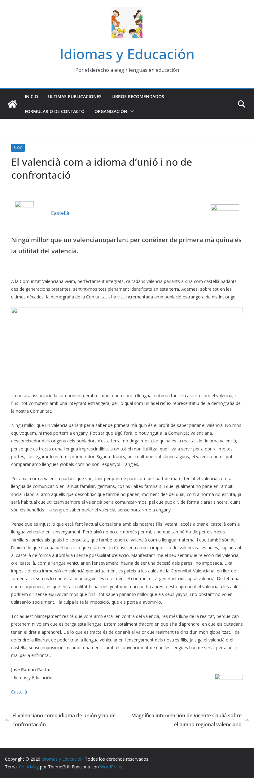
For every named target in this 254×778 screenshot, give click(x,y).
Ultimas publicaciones (75, 96)
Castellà (60, 213)
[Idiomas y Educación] (12, 104)
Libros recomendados (138, 96)
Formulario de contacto (55, 111)
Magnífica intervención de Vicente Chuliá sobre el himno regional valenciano (186, 720)
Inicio (31, 96)
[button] (130, 111)
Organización (110, 111)
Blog (18, 148)
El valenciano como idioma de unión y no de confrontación (64, 720)
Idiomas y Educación (127, 53)
